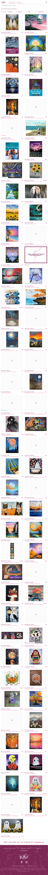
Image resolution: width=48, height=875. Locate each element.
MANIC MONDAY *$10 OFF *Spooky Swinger (9, 794)
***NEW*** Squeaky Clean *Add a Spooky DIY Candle (34, 477)
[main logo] (3, 1)
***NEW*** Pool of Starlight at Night (7, 329)
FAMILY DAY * (3, 773)
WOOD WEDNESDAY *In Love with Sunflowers (33, 181)
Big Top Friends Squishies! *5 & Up (7, 646)
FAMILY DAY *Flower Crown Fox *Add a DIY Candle (10, 604)
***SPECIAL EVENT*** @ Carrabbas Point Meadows (34, 519)
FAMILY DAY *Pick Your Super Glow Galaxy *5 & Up (34, 498)
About (38, 848)
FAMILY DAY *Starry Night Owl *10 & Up (32, 456)
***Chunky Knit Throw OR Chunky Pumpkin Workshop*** (35, 414)
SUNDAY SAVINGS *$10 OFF (30, 139)
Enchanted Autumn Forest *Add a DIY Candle (9, 752)
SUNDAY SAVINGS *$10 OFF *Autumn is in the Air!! (10, 266)
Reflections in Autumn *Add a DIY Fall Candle (33, 752)
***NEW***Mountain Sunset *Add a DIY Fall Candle (34, 350)
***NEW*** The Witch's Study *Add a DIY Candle (10, 583)
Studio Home (11, 2)
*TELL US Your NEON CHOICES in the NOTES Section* (34, 329)
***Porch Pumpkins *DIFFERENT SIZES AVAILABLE (10, 562)
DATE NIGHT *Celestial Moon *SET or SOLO (33, 583)
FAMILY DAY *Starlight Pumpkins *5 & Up (8, 75)
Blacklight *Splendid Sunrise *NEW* (7, 414)
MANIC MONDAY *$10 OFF (6, 667)
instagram (26, 862)
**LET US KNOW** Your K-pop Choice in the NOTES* (34, 118)
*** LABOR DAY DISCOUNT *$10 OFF (7, 287)
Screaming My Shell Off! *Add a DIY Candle (9, 477)
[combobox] (12, 12)
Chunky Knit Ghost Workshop (30, 773)
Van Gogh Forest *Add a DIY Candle (7, 96)
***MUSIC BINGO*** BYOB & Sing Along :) (32, 308)
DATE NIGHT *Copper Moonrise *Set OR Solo (33, 202)
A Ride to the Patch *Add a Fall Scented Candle (33, 604)
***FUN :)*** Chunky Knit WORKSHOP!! (8, 139)
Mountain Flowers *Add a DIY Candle (31, 731)
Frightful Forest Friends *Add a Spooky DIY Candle (34, 815)
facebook (22, 862)
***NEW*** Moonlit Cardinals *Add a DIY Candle (9, 350)
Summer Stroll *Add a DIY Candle (31, 75)
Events (19, 2)
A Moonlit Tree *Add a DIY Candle (31, 33)
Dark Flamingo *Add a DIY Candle (7, 435)
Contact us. (39, 842)
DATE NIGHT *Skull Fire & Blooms (31, 435)
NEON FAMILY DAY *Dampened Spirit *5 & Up (33, 371)
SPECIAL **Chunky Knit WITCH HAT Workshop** (9, 815)
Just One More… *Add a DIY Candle (31, 667)
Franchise (24, 850)
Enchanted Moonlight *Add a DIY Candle (8, 498)
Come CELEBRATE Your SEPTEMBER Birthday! (9, 456)
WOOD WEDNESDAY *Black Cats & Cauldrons (9, 710)
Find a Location (9, 848)
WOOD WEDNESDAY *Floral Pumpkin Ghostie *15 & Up (35, 794)
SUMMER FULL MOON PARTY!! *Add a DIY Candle (34, 54)
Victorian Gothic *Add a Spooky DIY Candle (9, 625)
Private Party (26, 848)
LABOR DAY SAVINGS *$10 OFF (30, 160)
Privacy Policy (18, 866)
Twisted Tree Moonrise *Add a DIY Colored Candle (34, 710)
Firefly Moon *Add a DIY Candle (30, 223)
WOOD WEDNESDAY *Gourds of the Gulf (8, 308)
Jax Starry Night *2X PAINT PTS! (6, 181)
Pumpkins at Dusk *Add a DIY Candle (31, 562)
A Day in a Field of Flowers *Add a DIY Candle (9, 223)
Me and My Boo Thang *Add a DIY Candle (8, 33)
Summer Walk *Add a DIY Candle (7, 202)
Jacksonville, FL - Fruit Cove (7, 5)
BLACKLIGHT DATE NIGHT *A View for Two (8, 371)
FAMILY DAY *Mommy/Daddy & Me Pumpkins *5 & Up (11, 731)
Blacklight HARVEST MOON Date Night (32, 625)
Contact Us (31, 866)
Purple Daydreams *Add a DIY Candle (32, 287)
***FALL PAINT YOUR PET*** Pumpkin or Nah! (9, 519)
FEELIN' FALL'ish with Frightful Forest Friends (9, 118)
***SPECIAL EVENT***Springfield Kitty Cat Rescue (34, 646)
